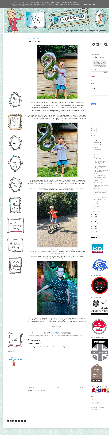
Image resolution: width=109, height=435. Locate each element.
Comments (96, 402)
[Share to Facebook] (68, 333)
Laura (35, 332)
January (96, 211)
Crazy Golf (53, 335)
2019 (94, 140)
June (95, 157)
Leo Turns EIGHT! (98, 159)
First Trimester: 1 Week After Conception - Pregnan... (101, 192)
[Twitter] (93, 46)
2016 (94, 219)
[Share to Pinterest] (70, 333)
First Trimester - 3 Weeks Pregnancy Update (100, 167)
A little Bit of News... (99, 189)
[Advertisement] (15, 63)
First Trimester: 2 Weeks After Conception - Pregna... (100, 179)
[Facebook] (97, 46)
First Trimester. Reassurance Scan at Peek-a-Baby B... (101, 174)
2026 (94, 128)
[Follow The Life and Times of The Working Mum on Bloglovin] (54, 333)
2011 (94, 231)
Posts (94, 399)
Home (57, 387)
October (96, 147)
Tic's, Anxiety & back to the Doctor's (101, 185)
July (95, 154)
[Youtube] (102, 46)
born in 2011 (41, 335)
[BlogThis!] (65, 333)
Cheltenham (47, 335)
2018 (94, 214)
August (96, 152)
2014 (94, 224)
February (96, 209)
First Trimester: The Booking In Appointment (101, 170)
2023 (94, 135)
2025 (94, 130)
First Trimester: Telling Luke (101, 197)
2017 (94, 216)
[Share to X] (66, 333)
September (97, 149)
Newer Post (31, 387)
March (96, 206)
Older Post (83, 387)
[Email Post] (45, 332)
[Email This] (63, 333)
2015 (94, 221)
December (97, 142)
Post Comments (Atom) (40, 390)
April (95, 204)
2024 (94, 133)
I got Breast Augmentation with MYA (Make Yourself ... (100, 162)
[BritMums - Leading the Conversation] (99, 409)
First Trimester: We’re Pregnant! (99, 200)
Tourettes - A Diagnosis (99, 183)
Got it (95, 4)
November (97, 145)
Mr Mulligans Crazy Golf (78, 335)
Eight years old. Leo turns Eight (64, 335)
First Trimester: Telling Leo (100, 195)
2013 (94, 226)
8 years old (35, 335)
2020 (94, 138)
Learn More (87, 4)
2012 (94, 228)
